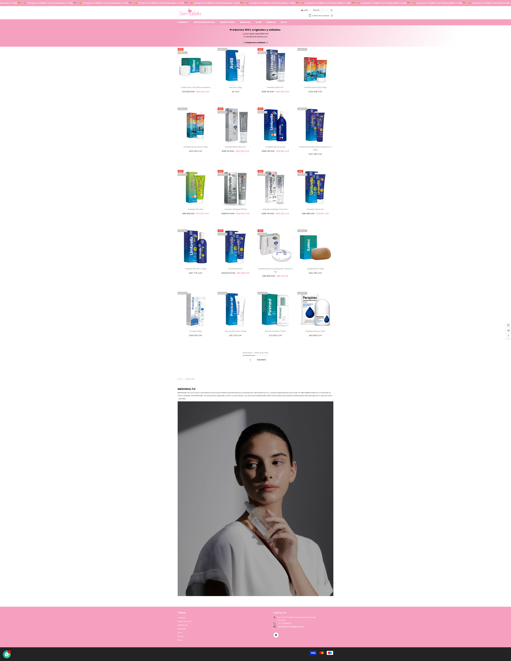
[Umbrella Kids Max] (196, 188)
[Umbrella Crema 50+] (315, 188)
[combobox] (320, 10)
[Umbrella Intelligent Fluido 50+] (275, 188)
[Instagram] (276, 635)
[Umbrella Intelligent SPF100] (236, 188)
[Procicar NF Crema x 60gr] (236, 310)
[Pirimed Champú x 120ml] (275, 310)
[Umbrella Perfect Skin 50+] (236, 125)
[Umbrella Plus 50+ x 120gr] (196, 247)
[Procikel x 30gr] (196, 310)
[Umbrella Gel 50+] (236, 247)
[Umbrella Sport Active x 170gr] (196, 125)
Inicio (180, 379)
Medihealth (190, 379)
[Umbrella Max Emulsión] (275, 125)
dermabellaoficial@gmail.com (291, 626)
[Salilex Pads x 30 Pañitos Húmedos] (196, 66)
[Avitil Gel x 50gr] (236, 66)
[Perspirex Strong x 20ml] (315, 310)
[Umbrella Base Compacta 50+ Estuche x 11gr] (275, 247)
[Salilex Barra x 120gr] (315, 247)
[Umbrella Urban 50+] (275, 66)
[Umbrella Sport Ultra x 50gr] (315, 66)
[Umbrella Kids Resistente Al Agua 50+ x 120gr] (315, 125)
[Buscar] (322, 10)
